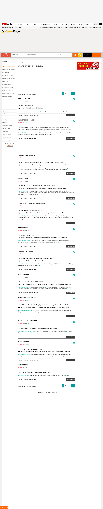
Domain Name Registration (7, 90)
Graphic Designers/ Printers (7, 99)
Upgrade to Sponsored (71, 115)
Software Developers (6, 128)
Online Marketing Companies (8, 117)
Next (73, 94)
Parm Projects (23, 228)
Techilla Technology (25, 251)
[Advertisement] (51, 11)
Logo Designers (5, 111)
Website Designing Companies (8, 140)
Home (20, 24)
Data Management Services (7, 84)
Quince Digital (23, 178)
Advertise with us (18, 27)
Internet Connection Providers (8, 102)
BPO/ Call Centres (5, 72)
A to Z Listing (9, 143)
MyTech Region (23, 274)
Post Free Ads (97, 55)
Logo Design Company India (27, 321)
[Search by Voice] (75, 55)
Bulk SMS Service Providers (7, 75)
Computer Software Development (8, 78)
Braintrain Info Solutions (27, 297)
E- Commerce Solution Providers (8, 93)
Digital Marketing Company (7, 87)
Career (35, 24)
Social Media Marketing (7, 125)
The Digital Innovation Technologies (31, 203)
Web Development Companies (30, 169)
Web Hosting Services (6, 134)
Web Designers (5, 131)
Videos (72, 24)
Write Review (26, 101)
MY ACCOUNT (87, 55)
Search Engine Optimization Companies (58, 191)
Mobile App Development (7, 114)
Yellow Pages (45, 24)
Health (64, 24)
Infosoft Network (24, 98)
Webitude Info (23, 365)
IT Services (4, 108)
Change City (40, 392)
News (27, 24)
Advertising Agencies (35, 191)
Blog (80, 24)
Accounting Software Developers (8, 69)
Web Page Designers (6, 137)
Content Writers (5, 81)
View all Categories (51, 392)
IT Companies (5, 105)
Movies (56, 24)
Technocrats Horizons (26, 155)
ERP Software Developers (7, 96)
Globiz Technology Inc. (26, 120)
